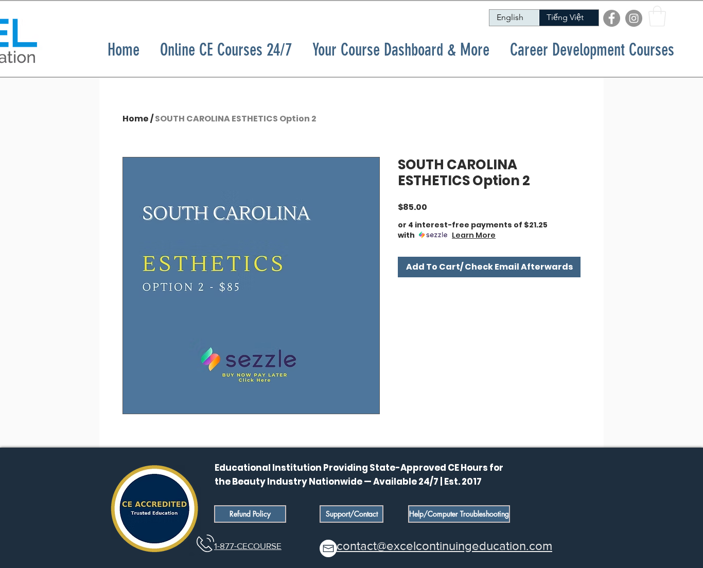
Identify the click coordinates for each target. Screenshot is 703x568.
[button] (657, 16)
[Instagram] (633, 18)
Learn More (474, 235)
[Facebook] (611, 18)
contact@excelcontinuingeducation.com (444, 546)
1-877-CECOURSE (248, 546)
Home (135, 119)
